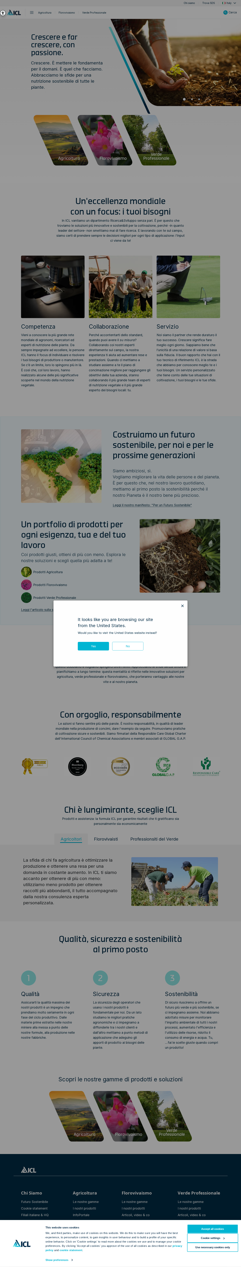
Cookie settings (210, 1238)
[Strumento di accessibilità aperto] (3, 13)
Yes (93, 646)
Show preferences (57, 1259)
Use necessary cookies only (212, 1247)
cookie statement (71, 1250)
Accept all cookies (212, 1228)
